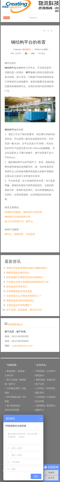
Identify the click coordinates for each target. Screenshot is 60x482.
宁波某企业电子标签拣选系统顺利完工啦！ (28, 282)
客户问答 (39, 384)
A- (52, 30)
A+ (44, 30)
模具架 (21, 371)
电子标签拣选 (13, 405)
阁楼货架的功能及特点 (18, 272)
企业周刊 (51, 371)
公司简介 (40, 388)
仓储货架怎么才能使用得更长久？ (23, 296)
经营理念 (51, 388)
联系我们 (51, 405)
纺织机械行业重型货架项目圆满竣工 (25, 277)
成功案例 (40, 405)
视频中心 (39, 410)
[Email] (32, 54)
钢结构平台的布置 (28, 42)
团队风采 (39, 392)
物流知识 (26, 49)
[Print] (26, 54)
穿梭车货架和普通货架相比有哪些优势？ (27, 268)
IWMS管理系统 (12, 410)
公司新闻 (40, 397)
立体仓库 (9, 375)
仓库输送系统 (13, 388)
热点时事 (39, 401)
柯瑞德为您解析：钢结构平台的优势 (23, 212)
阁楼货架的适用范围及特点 (20, 300)
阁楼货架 (18, 234)
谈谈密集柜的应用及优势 (19, 291)
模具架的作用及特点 (16, 286)
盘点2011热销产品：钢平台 (19, 221)
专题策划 (51, 379)
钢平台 (8, 234)
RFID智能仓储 (13, 397)
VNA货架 (30, 234)
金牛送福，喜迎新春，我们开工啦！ (25, 309)
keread (30, 6)
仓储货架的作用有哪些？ (19, 305)
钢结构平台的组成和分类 (17, 216)
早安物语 (40, 371)
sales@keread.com (22, 345)
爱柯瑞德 (40, 379)
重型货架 (11, 371)
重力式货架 (12, 379)
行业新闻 (51, 397)
